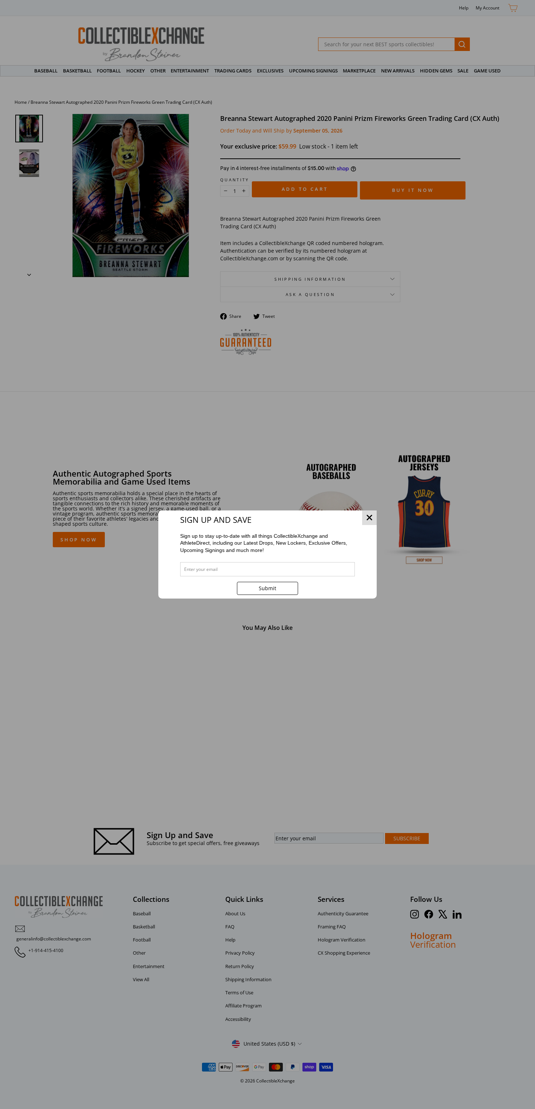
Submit (267, 588)
